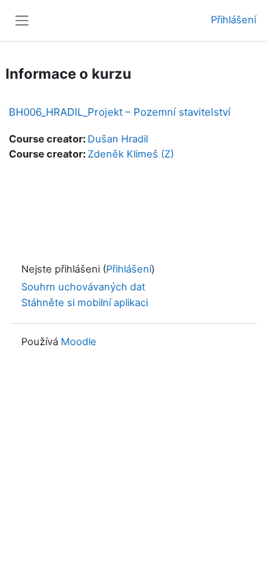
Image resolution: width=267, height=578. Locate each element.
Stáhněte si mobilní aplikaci (84, 303)
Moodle (79, 342)
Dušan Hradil (118, 139)
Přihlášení (233, 20)
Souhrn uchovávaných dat (83, 287)
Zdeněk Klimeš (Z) (131, 154)
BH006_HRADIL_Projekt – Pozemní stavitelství (120, 111)
